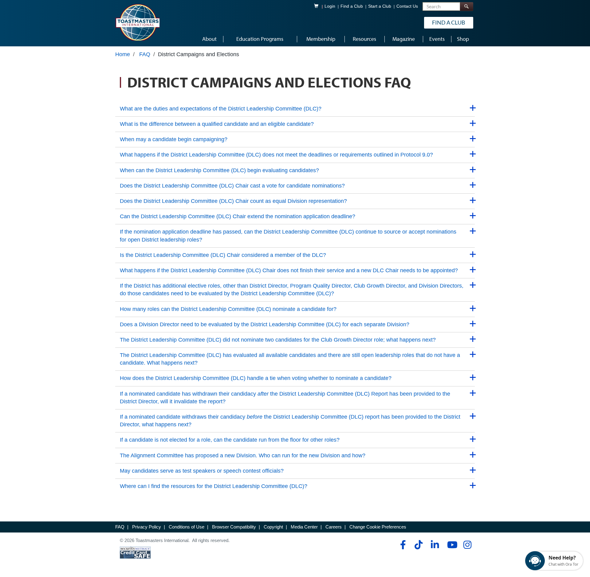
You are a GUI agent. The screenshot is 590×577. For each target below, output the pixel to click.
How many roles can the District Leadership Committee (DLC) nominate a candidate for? (228, 309)
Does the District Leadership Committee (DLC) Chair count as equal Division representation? (233, 201)
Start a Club (379, 6)
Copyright (273, 526)
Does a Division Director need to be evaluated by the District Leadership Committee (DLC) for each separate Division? (264, 324)
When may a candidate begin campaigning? (173, 139)
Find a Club (351, 6)
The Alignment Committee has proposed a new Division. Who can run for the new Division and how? (242, 455)
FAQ (144, 54)
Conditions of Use (186, 526)
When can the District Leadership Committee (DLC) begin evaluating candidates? (219, 170)
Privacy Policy (146, 526)
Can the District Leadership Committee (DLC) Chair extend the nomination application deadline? (237, 216)
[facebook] (402, 544)
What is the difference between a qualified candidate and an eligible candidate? (217, 124)
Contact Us (407, 6)
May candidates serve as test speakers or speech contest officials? (202, 471)
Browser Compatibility (234, 526)
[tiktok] (418, 544)
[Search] (466, 6)
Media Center (304, 526)
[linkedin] (435, 544)
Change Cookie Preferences (377, 526)
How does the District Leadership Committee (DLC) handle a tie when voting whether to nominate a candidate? (255, 378)
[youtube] (451, 544)
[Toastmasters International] (137, 22)
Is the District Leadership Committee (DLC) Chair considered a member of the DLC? (223, 255)
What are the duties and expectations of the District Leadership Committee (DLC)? (220, 109)
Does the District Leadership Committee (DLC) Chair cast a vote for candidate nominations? (232, 186)
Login (329, 6)
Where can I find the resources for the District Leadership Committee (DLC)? (213, 486)
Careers (333, 526)
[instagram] (467, 544)
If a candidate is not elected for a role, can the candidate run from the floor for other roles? (230, 440)
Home (122, 54)
